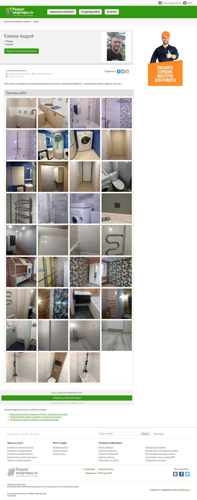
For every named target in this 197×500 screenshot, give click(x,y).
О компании (89, 469)
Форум (112, 11)
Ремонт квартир (57, 392)
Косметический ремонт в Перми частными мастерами (35, 417)
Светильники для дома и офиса (160, 454)
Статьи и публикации (108, 454)
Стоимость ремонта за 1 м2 (20, 447)
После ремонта (60, 450)
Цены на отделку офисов (19, 460)
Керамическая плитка (155, 447)
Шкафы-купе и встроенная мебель (161, 450)
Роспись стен (59, 454)
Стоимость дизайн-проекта (20, 454)
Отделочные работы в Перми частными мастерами (34, 419)
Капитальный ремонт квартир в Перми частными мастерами (38, 414)
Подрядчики (90, 11)
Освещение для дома (155, 460)
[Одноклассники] (127, 71)
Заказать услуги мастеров (67, 398)
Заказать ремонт (61, 11)
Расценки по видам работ (19, 450)
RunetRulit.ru (184, 490)
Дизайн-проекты (60, 447)
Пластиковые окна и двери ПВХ (160, 457)
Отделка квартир (106, 457)
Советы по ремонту (107, 450)
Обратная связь (105, 469)
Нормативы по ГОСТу (108, 460)
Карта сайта (159, 434)
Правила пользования (16, 484)
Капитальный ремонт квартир (17, 21)
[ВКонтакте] (118, 71)
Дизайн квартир (105, 447)
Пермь (36, 21)
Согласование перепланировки (22, 457)
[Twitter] (123, 71)
